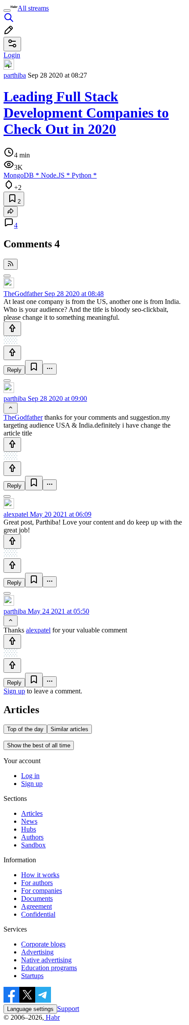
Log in (30, 775)
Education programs (49, 967)
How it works (40, 875)
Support (68, 1008)
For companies (41, 890)
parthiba (15, 75)
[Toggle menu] (7, 10)
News (29, 821)
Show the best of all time (38, 745)
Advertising (37, 952)
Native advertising (46, 960)
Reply (14, 370)
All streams (33, 8)
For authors (37, 882)
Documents (37, 898)
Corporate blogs (43, 944)
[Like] (12, 328)
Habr (52, 1017)
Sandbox (33, 845)
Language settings (30, 1009)
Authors (32, 837)
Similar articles (69, 729)
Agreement (36, 906)
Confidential (38, 914)
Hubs (28, 829)
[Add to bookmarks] (34, 367)
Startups (32, 975)
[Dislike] (12, 353)
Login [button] (12, 55)
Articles (32, 813)
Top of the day (25, 729)
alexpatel (16, 514)
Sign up (14, 691)
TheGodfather (23, 293)
